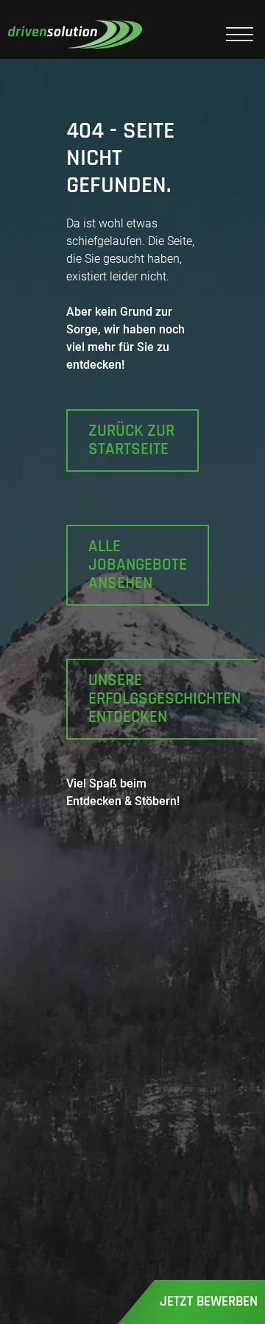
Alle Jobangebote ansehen (137, 564)
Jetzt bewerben (209, 1301)
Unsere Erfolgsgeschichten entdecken (164, 698)
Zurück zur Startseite (131, 440)
